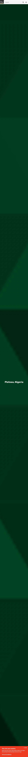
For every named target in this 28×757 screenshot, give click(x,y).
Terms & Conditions (6, 754)
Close (25, 747)
